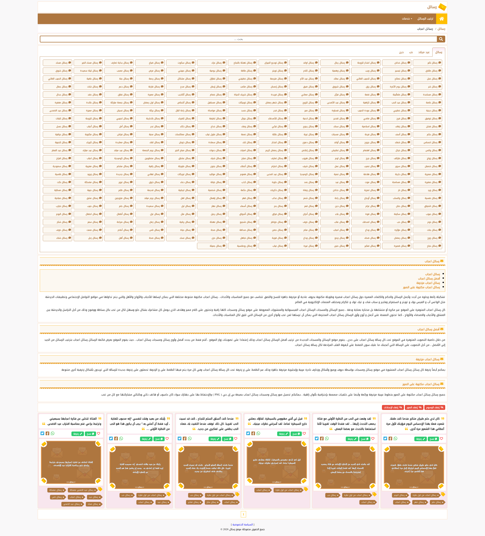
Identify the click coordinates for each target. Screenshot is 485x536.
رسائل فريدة (277, 95)
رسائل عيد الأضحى (336, 102)
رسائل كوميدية (121, 158)
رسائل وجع (340, 238)
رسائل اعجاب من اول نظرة (424, 495)
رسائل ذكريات (276, 190)
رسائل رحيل (216, 214)
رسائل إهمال (216, 198)
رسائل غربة (309, 134)
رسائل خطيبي (400, 110)
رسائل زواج (432, 158)
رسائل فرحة (370, 134)
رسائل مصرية (431, 174)
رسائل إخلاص (308, 150)
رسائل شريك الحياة (243, 95)
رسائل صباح (246, 158)
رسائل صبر (309, 110)
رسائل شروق (338, 87)
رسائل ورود (92, 174)
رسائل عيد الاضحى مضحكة (81, 490)
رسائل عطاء (339, 79)
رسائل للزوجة (91, 118)
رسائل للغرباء (184, 118)
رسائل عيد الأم (307, 79)
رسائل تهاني (153, 174)
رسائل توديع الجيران (273, 63)
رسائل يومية (216, 71)
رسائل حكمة (246, 190)
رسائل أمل (124, 126)
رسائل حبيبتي (184, 71)
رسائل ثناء (247, 142)
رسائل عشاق (184, 158)
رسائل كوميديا (307, 174)
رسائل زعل (93, 238)
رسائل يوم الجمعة (151, 150)
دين (401, 52)
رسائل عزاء (217, 63)
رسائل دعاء (185, 182)
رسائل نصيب (370, 166)
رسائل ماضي (369, 118)
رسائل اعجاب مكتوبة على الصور (421, 287)
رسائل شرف (308, 166)
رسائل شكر (62, 222)
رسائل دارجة (401, 174)
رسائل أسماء (246, 206)
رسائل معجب (123, 71)
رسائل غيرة (309, 246)
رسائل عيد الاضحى (58, 110)
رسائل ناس (154, 230)
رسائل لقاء (155, 142)
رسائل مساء (61, 63)
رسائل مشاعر (123, 166)
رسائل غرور (124, 182)
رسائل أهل (124, 238)
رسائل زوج (432, 238)
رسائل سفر (93, 222)
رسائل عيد (340, 182)
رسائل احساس (430, 142)
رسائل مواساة (215, 110)
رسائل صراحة (123, 222)
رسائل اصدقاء (369, 222)
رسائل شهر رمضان (274, 102)
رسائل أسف (401, 134)
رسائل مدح (185, 87)
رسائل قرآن (339, 95)
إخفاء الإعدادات (391, 407)
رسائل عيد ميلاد (121, 150)
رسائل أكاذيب (184, 95)
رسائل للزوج (308, 102)
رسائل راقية (154, 166)
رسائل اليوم (61, 214)
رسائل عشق (92, 198)
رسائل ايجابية (184, 190)
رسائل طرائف (400, 158)
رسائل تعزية (370, 190)
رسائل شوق (61, 71)
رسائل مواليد (215, 174)
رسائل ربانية (185, 222)
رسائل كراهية (369, 102)
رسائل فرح (402, 118)
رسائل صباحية (61, 198)
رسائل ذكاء (185, 126)
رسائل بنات (432, 230)
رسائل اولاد (308, 63)
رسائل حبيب (92, 206)
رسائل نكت (62, 182)
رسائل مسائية (60, 190)
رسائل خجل (432, 79)
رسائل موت (370, 182)
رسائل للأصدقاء (275, 118)
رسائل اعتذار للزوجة (366, 63)
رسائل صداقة (245, 230)
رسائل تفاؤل (216, 79)
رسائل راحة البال (183, 110)
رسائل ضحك (370, 238)
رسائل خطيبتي (245, 79)
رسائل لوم (340, 158)
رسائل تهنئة (216, 222)
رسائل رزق (371, 87)
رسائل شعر (308, 198)
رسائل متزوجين (122, 198)
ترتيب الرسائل (425, 18)
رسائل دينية (431, 110)
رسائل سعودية (60, 166)
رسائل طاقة (246, 71)
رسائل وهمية (338, 71)
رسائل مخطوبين (152, 158)
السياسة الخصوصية (242, 524)
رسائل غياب (277, 246)
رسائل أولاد (339, 142)
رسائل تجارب (61, 206)
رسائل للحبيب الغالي (366, 79)
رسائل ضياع (154, 63)
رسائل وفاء (247, 126)
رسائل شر (432, 87)
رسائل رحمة (154, 79)
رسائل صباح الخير (183, 150)
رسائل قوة (370, 214)
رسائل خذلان (339, 190)
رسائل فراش (123, 134)
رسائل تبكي (277, 126)
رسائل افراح (61, 158)
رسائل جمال (61, 87)
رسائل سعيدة (153, 206)
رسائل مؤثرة (400, 230)
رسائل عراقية (61, 134)
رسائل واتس (431, 150)
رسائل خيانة (216, 182)
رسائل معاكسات (183, 134)
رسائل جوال (246, 118)
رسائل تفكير (370, 246)
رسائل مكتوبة (91, 134)
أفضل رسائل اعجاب (429, 278)
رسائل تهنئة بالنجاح (243, 63)
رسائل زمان (154, 222)
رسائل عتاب (339, 222)
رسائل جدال (61, 95)
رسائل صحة (216, 230)
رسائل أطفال (123, 214)
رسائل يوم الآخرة (398, 87)
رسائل (441, 28)
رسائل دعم (124, 87)
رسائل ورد (432, 190)
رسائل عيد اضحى (275, 174)
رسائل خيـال (401, 150)
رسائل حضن (277, 230)
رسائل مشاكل (184, 79)
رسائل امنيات (246, 150)
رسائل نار (402, 190)
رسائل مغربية (91, 166)
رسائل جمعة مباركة (119, 102)
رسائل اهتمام (369, 150)
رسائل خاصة (431, 102)
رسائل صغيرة (431, 182)
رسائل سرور (401, 166)
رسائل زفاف (401, 126)
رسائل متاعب (246, 87)
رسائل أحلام (123, 230)
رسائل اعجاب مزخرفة (428, 283)
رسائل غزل (155, 214)
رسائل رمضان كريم (274, 150)
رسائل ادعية (308, 118)
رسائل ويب (370, 71)
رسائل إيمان (216, 87)
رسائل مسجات (338, 134)
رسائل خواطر (277, 222)
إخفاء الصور (412, 407)
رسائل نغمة (370, 95)
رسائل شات (92, 87)
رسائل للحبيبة (61, 142)
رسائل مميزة (92, 110)
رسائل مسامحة (399, 182)
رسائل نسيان (123, 110)
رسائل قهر (247, 198)
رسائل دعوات (215, 150)
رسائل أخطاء (246, 166)
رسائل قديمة (153, 190)
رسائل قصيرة (400, 246)
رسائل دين (340, 206)
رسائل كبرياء (92, 142)
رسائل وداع (370, 230)
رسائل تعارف (277, 158)
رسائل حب (402, 222)
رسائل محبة (154, 134)
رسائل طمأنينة (400, 95)
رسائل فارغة (154, 87)
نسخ (432, 439)
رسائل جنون (216, 166)
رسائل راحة (340, 198)
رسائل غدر (155, 126)
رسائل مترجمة (276, 79)
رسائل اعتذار (277, 142)
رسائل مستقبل (215, 102)
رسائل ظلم (123, 190)
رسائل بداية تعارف (120, 63)
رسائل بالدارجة (153, 118)
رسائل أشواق (245, 214)
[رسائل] (441, 18)
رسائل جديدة (122, 174)
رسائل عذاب (277, 198)
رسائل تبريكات (184, 174)
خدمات (406, 18)
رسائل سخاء (339, 126)
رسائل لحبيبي (122, 118)
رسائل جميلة (216, 246)
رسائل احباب (92, 158)
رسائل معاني (307, 95)
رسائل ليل (186, 206)
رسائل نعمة (246, 134)
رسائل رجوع (308, 126)
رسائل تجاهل (246, 238)
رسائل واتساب (400, 198)
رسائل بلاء (340, 214)
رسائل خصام (216, 95)
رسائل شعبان (431, 166)
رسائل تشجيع (246, 222)
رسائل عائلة (277, 134)
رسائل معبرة (154, 95)
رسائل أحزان (308, 214)
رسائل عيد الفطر (59, 150)
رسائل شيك (216, 158)
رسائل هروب (308, 158)
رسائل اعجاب (339, 230)
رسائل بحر (278, 206)
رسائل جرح (371, 158)
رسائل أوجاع (370, 198)
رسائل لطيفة (215, 118)
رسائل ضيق (308, 87)
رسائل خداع (216, 126)
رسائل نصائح (401, 79)
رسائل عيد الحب (399, 102)
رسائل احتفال (92, 214)
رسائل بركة (154, 110)
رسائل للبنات (61, 118)
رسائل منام (309, 230)
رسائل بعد (309, 182)
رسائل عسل (61, 126)
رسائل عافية (92, 79)
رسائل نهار (216, 206)
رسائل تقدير (339, 118)
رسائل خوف (308, 222)
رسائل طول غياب (213, 134)
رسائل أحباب (92, 126)
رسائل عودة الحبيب (367, 110)
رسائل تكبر (432, 63)
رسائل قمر (309, 206)
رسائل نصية (339, 174)
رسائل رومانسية (244, 246)
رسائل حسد (246, 110)
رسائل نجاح (432, 246)
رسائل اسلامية (369, 126)
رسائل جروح (370, 142)
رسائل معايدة (122, 142)
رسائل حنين (339, 246)
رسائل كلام (308, 71)
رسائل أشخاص (184, 102)
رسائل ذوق (154, 182)
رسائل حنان (401, 206)
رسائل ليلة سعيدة (89, 71)
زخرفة (419, 439)
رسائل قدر (278, 110)
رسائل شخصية (215, 190)
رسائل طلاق (431, 71)
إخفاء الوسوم (433, 407)
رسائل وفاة (308, 190)
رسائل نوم (432, 222)
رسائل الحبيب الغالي (57, 79)
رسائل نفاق (123, 95)
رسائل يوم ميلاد (152, 198)
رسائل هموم (246, 174)
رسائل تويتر (277, 71)
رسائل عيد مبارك (90, 150)
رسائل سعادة (215, 142)
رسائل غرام (370, 206)
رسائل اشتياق (430, 206)
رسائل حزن (217, 238)
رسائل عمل (340, 166)
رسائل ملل (186, 214)
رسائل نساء (185, 238)
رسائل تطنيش (338, 150)
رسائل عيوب (431, 214)
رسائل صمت (92, 230)
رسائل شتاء (61, 238)
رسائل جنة (124, 79)
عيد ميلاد (424, 52)
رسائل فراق (277, 214)
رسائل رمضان (400, 238)
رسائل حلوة (277, 182)
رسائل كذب (246, 182)
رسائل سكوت (184, 63)
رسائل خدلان (400, 63)
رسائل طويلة (184, 166)
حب (411, 52)
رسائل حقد (93, 95)
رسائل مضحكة (91, 182)
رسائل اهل (186, 198)
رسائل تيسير (401, 71)
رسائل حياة (185, 230)
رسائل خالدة (92, 102)
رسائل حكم (432, 134)
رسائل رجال (339, 63)
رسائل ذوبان (185, 142)
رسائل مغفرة (61, 102)
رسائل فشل (431, 126)
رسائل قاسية (61, 174)
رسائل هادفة (369, 174)
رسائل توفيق (431, 118)
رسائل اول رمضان (151, 102)
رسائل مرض (154, 71)
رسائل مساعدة (430, 95)
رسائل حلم (124, 206)
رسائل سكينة (400, 214)
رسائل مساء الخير (90, 63)
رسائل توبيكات (245, 102)
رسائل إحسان (277, 87)
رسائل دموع (308, 142)
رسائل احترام (277, 166)
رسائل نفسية (431, 198)
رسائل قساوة (338, 110)
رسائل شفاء (401, 142)
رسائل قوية (277, 238)
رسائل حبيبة (92, 190)
